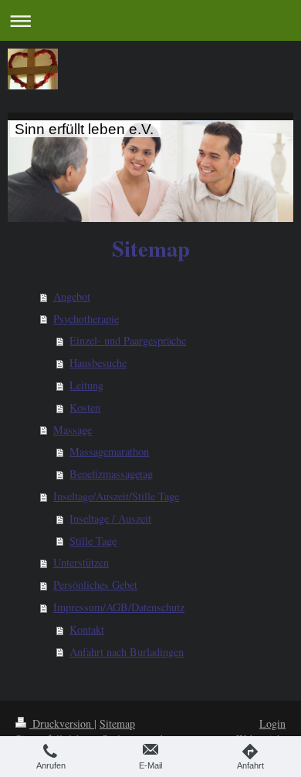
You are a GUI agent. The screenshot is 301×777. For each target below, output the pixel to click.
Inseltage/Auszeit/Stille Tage (116, 496)
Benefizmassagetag (111, 473)
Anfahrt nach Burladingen (126, 651)
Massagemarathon (109, 451)
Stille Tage (93, 540)
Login (272, 723)
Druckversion (61, 723)
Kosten (84, 407)
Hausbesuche (98, 362)
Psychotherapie (86, 318)
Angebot (71, 296)
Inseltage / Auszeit (110, 518)
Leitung (86, 385)
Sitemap (117, 723)
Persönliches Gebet (95, 584)
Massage (72, 429)
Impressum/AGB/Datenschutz (118, 607)
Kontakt (86, 629)
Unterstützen (81, 562)
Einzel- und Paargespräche (127, 340)
